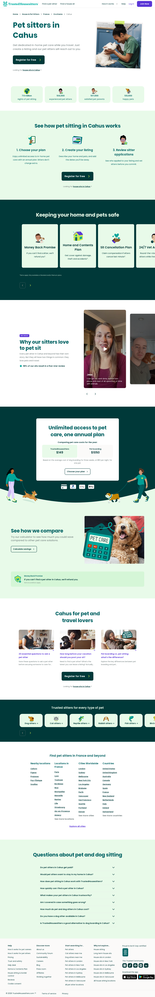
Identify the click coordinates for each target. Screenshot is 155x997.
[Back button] (22, 285)
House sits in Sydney (102, 969)
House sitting (99, 949)
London (82, 768)
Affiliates (40, 973)
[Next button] (30, 285)
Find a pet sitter (49, 3)
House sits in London (102, 957)
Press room (41, 969)
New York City (85, 780)
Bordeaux (59, 784)
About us (40, 949)
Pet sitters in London (73, 961)
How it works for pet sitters (19, 953)
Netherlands (108, 800)
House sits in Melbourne (104, 973)
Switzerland (108, 811)
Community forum (45, 953)
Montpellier (60, 791)
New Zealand (108, 796)
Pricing (10, 957)
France (106, 792)
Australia (107, 776)
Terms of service (49, 993)
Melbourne (83, 776)
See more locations (64, 819)
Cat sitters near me (73, 953)
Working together (44, 977)
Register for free (26, 60)
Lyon (57, 776)
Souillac (34, 784)
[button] (105, 349)
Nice (56, 788)
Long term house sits (103, 953)
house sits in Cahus (31, 70)
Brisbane (83, 788)
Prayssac (35, 776)
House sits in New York (103, 961)
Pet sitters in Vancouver (75, 981)
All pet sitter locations (74, 984)
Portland (83, 808)
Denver (82, 811)
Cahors (34, 768)
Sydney (82, 772)
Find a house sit (67, 3)
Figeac (34, 772)
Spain (105, 788)
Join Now (144, 3)
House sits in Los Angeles (104, 965)
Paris (57, 772)
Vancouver (83, 796)
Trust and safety (15, 961)
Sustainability (42, 957)
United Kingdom (110, 772)
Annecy (58, 815)
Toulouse (59, 780)
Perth (81, 792)
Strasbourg (60, 807)
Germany (107, 784)
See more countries (112, 815)
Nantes (58, 799)
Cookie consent (14, 983)
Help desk (12, 965)
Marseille (59, 795)
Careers (40, 961)
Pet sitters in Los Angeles (75, 969)
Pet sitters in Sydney (73, 973)
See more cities (86, 815)
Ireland (106, 808)
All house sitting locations (104, 981)
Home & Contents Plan (17, 969)
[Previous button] (87, 394)
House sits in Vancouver (104, 977)
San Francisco (85, 800)
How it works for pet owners (19, 949)
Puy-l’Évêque (36, 780)
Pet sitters (69, 949)
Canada (106, 780)
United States (109, 768)
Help (123, 3)
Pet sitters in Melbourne (75, 977)
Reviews (11, 980)
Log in (131, 3)
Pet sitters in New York (74, 965)
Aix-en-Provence (62, 811)
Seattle (82, 804)
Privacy (65, 993)
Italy (105, 804)
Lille (56, 803)
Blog (38, 965)
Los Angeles (84, 784)
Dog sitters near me (73, 957)
